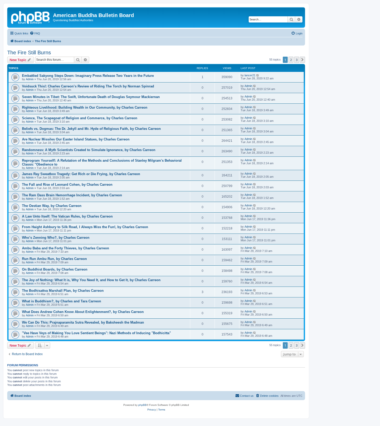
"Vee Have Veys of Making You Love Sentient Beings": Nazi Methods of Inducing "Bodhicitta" (96, 333)
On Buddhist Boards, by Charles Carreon (54, 269)
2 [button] (291, 59)
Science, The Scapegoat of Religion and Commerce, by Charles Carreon (79, 118)
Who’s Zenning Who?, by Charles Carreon (55, 238)
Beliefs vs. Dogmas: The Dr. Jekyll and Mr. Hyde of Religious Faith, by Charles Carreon (91, 129)
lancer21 (250, 75)
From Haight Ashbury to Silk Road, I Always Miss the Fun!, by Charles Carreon (85, 227)
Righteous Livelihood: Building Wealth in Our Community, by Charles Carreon (84, 107)
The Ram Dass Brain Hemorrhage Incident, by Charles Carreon (72, 195)
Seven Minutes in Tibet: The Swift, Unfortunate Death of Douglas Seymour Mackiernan (91, 97)
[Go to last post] (258, 75)
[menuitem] (35, 33)
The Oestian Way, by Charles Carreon (51, 206)
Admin (30, 79)
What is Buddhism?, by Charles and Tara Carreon (61, 301)
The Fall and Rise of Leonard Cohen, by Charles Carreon (67, 184)
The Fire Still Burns (29, 52)
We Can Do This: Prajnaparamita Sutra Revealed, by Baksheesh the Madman (83, 322)
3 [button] (297, 59)
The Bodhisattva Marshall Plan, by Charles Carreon (63, 291)
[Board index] (31, 17)
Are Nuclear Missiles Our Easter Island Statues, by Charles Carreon (76, 139)
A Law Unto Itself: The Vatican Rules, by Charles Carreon (67, 216)
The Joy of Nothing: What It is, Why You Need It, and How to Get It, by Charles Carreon (91, 280)
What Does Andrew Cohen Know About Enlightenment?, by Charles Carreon (83, 312)
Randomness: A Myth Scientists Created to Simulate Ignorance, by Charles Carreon (88, 150)
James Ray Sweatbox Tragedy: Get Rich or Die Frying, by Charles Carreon (81, 174)
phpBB (142, 404)
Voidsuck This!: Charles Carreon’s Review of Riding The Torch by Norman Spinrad (88, 86)
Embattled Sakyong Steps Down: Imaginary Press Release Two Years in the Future (88, 76)
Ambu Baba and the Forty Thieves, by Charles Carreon (65, 248)
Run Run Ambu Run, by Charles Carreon (54, 259)
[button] (302, 60)
